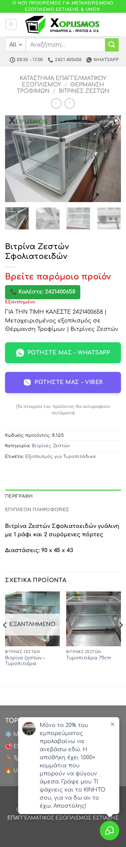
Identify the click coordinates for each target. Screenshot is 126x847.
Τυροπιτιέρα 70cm (88, 657)
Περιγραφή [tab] (19, 496)
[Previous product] (70, 103)
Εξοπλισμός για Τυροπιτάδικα (60, 456)
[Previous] (16, 158)
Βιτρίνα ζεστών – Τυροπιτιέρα (25, 660)
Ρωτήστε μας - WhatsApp (69, 353)
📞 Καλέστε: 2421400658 (42, 292)
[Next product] (56, 103)
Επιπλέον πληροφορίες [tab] (37, 509)
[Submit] (112, 44)
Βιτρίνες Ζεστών (84, 91)
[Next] (110, 158)
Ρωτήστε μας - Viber (68, 382)
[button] (11, 24)
